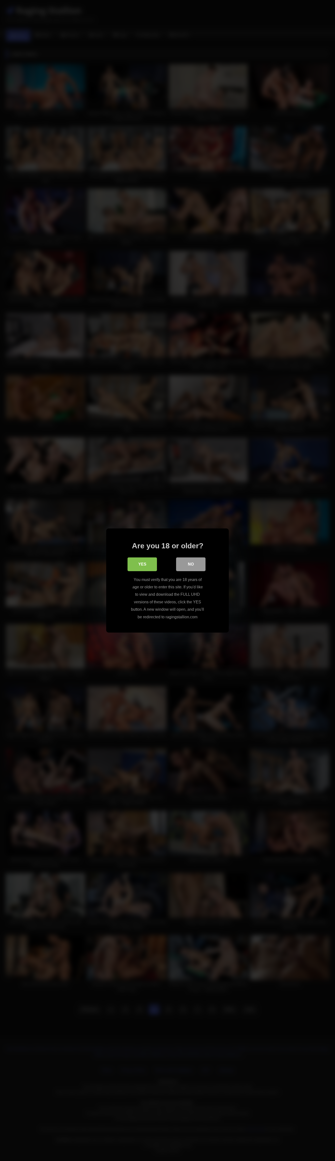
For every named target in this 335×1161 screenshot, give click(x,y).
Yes (142, 564)
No (191, 564)
